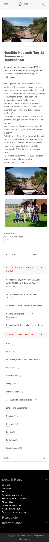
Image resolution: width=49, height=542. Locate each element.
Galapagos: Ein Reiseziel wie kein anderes (24, 325)
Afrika (8, 343)
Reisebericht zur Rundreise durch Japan (24, 306)
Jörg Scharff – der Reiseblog (19, 400)
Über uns (6, 484)
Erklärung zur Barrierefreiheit (15, 498)
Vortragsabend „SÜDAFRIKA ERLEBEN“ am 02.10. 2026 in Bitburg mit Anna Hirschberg (23, 283)
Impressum (7, 488)
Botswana (10, 368)
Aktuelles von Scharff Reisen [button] (19, 269)
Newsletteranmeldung (12, 505)
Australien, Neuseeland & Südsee (21, 359)
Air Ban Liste (7, 501)
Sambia (9, 432)
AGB (4, 491)
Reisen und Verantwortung (14, 512)
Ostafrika (10, 424)
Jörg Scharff (18, 237)
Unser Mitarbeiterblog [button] (19, 334)
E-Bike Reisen (12, 376)
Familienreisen (12, 392)
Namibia (9, 416)
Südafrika (10, 440)
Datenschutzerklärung (12, 495)
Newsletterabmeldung (12, 508)
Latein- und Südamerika (16, 408)
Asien (8, 351)
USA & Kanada (12, 448)
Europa (9, 384)
